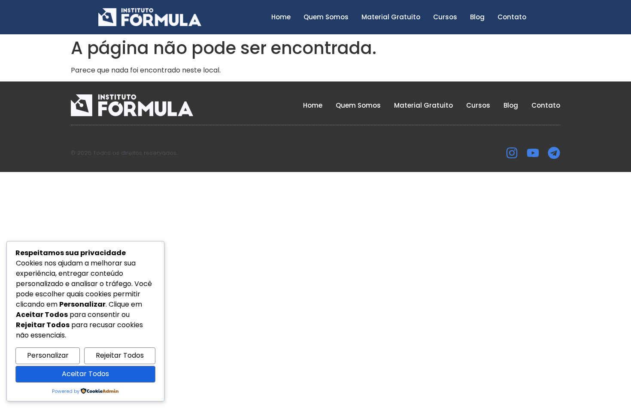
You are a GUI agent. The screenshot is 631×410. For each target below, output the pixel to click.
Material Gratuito (390, 16)
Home (281, 16)
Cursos (445, 16)
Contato (512, 16)
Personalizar (48, 355)
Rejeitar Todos (120, 355)
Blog (477, 16)
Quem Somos (326, 16)
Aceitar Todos (85, 374)
